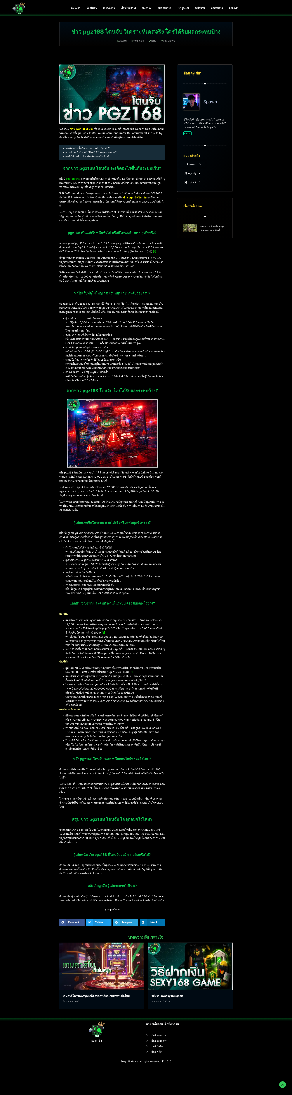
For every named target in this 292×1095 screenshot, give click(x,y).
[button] (72, 922)
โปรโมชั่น (92, 7)
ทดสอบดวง (217, 7)
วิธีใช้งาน (200, 7)
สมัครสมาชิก (165, 7)
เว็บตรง (116, 909)
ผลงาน (187, 133)
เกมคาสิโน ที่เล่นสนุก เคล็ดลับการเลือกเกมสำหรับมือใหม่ (96, 995)
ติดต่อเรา (233, 7)
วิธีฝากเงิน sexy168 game (167, 995)
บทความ (146, 7)
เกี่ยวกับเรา (109, 7)
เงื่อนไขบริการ (128, 7)
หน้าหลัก (75, 7)
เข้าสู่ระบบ (183, 7)
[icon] (282, 1084)
